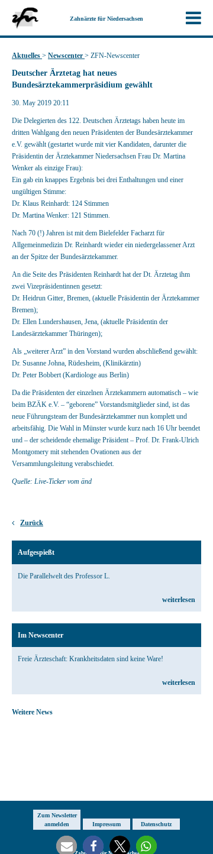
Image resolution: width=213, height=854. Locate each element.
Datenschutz (156, 824)
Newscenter (66, 55)
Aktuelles (27, 55)
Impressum (106, 824)
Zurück (31, 523)
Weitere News (32, 712)
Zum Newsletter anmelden (57, 819)
